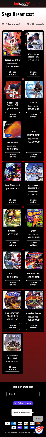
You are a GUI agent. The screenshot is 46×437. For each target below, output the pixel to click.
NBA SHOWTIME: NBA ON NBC (12, 314)
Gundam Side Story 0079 (12, 356)
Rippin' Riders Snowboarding (34, 186)
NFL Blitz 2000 (33, 273)
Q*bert (34, 230)
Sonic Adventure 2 (12, 185)
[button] (5, 4)
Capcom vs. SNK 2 (12, 60)
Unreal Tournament (34, 133)
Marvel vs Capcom (33, 313)
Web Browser (12, 142)
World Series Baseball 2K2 (33, 55)
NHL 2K (12, 273)
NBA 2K (33, 102)
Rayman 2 (12, 230)
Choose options (12, 73)
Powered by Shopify (33, 432)
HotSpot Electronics (18, 432)
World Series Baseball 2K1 (12, 103)
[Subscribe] (36, 394)
